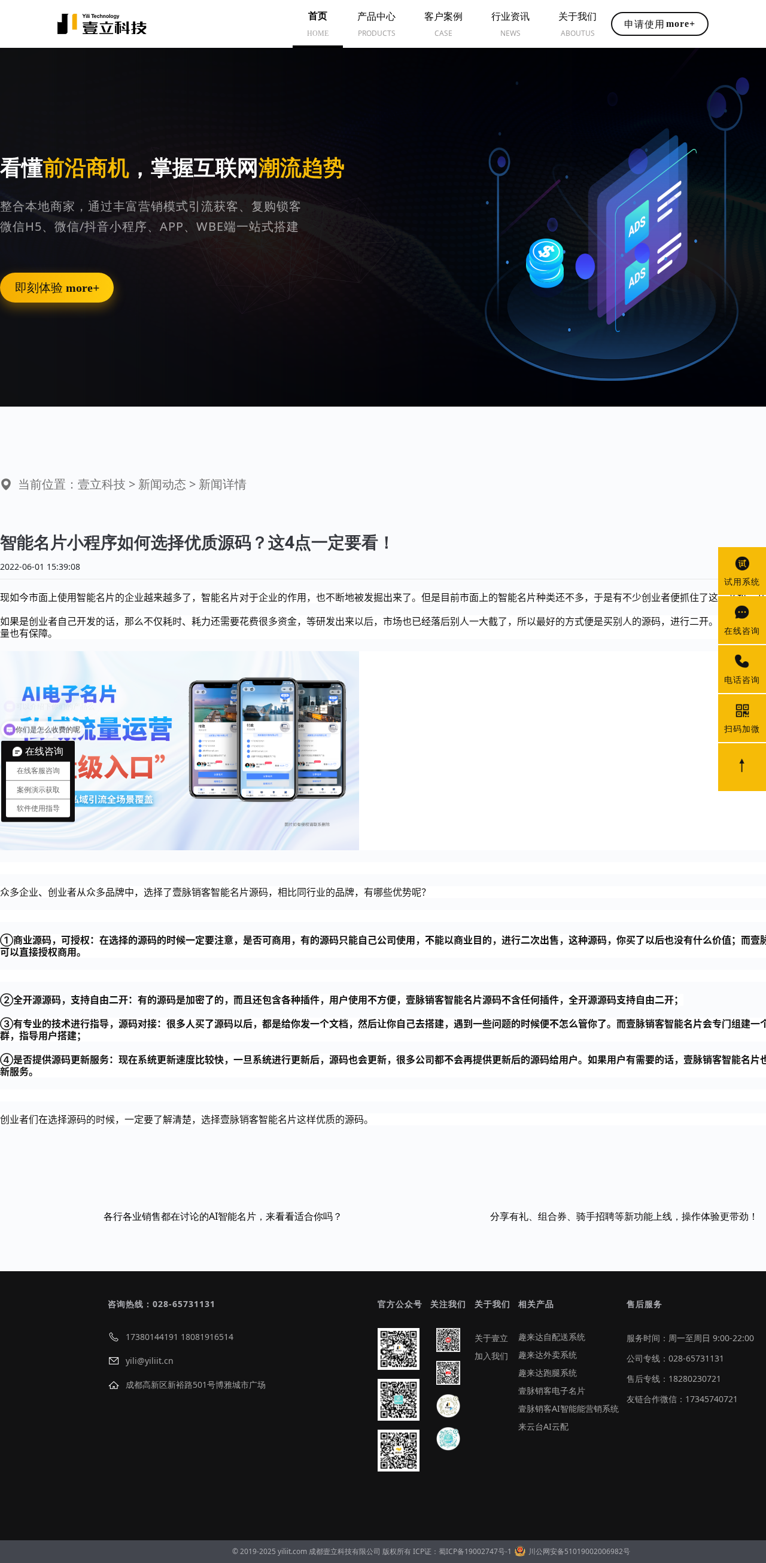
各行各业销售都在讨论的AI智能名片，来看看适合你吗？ (223, 1216)
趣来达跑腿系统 (547, 1372)
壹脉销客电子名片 (551, 1390)
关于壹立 (491, 1338)
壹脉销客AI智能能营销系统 (568, 1408)
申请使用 (659, 23)
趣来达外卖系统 (547, 1354)
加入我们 (491, 1355)
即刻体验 (57, 287)
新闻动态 (162, 484)
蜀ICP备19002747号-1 (475, 1551)
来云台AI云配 (543, 1426)
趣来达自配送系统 (551, 1336)
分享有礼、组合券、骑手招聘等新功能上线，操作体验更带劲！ (624, 1216)
